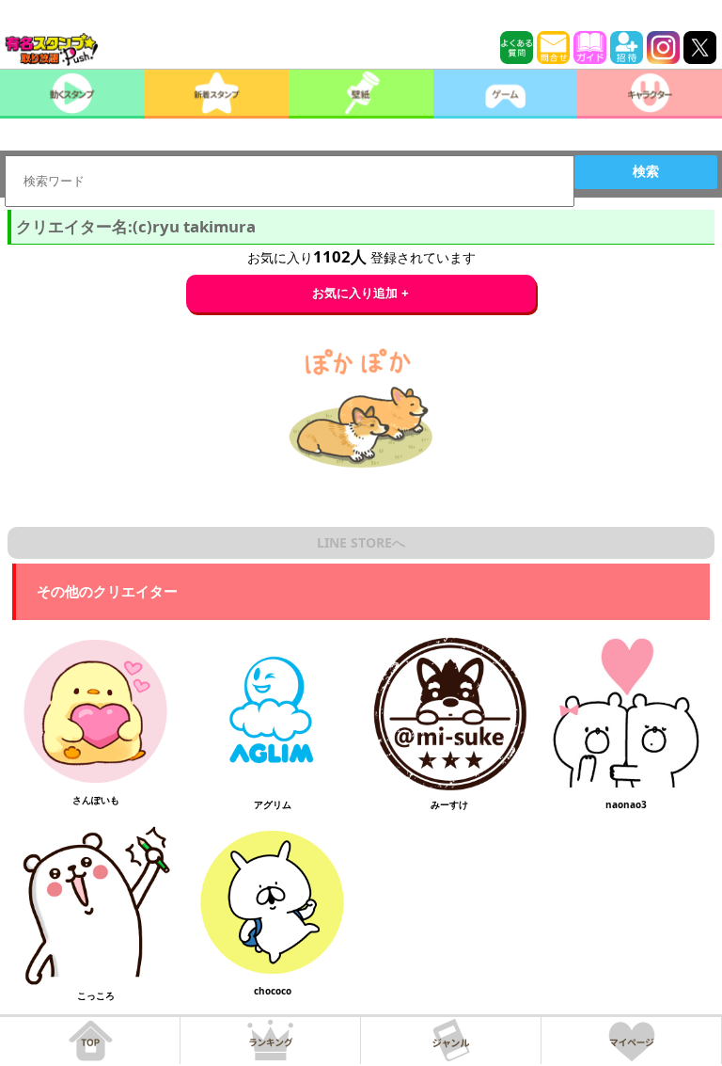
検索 (646, 171)
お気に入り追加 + (360, 293)
